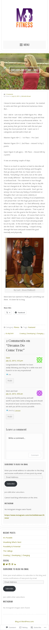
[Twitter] (7, 564)
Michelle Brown (26, 96)
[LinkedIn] (15, 564)
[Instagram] (9, 564)
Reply (10, 381)
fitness (16, 327)
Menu (26, 45)
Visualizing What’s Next (12, 542)
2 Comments (9, 94)
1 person (17, 410)
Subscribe (11, 484)
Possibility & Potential (11, 546)
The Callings (8, 551)
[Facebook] (4, 564)
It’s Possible (7, 538)
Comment (35, 455)
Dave (8, 358)
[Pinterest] (12, 564)
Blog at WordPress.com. (24, 621)
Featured (31, 327)
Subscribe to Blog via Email (16, 464)
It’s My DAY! (10, 333)
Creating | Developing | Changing (31, 333)
